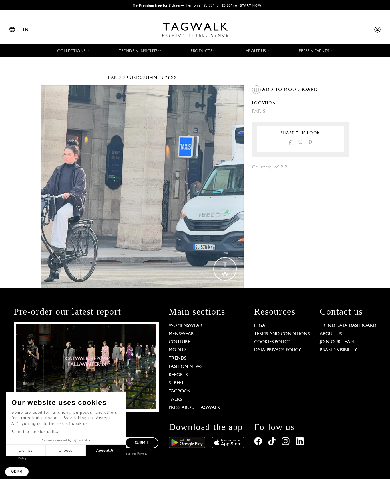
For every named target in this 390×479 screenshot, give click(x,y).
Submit (142, 443)
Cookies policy (272, 342)
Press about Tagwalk (194, 407)
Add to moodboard (289, 89)
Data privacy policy (277, 350)
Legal (261, 325)
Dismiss (26, 450)
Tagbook (180, 391)
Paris (115, 78)
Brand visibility (338, 350)
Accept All (106, 450)
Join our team (337, 342)
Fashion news (185, 366)
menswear (181, 334)
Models (177, 350)
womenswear (185, 325)
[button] (17, 471)
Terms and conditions (282, 334)
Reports (178, 375)
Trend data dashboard (348, 325)
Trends (177, 358)
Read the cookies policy (35, 432)
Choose (66, 450)
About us (331, 334)
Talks (175, 399)
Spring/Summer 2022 (149, 78)
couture (179, 342)
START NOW (250, 5)
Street (176, 383)
